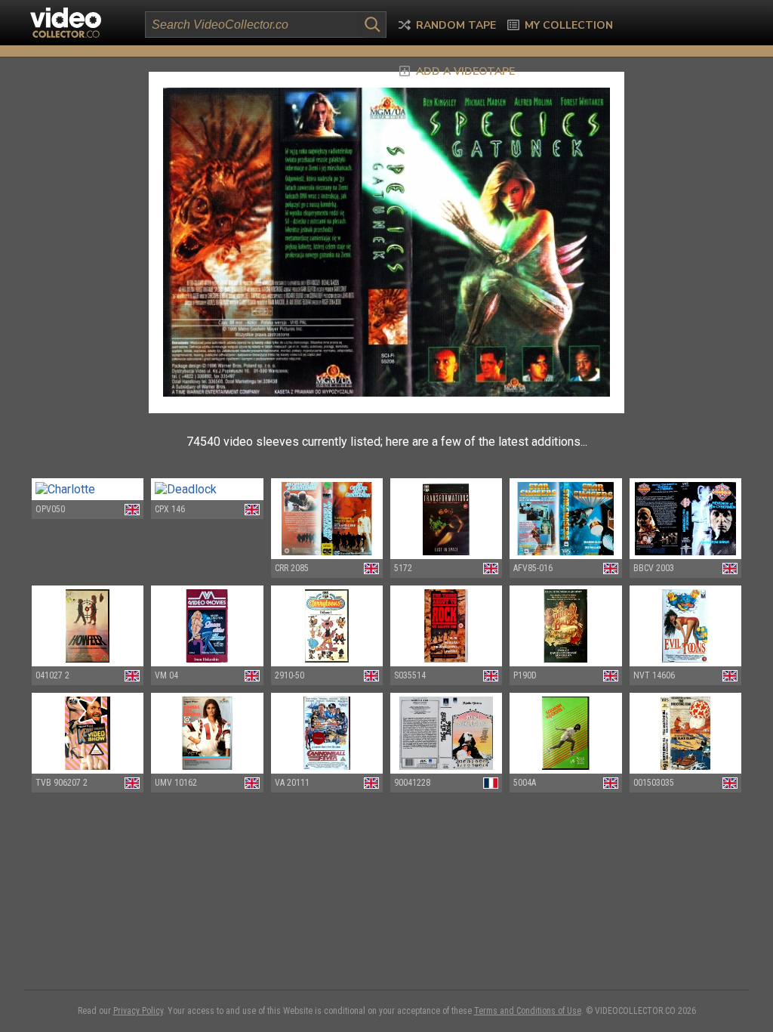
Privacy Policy (138, 1011)
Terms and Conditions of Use (527, 1011)
